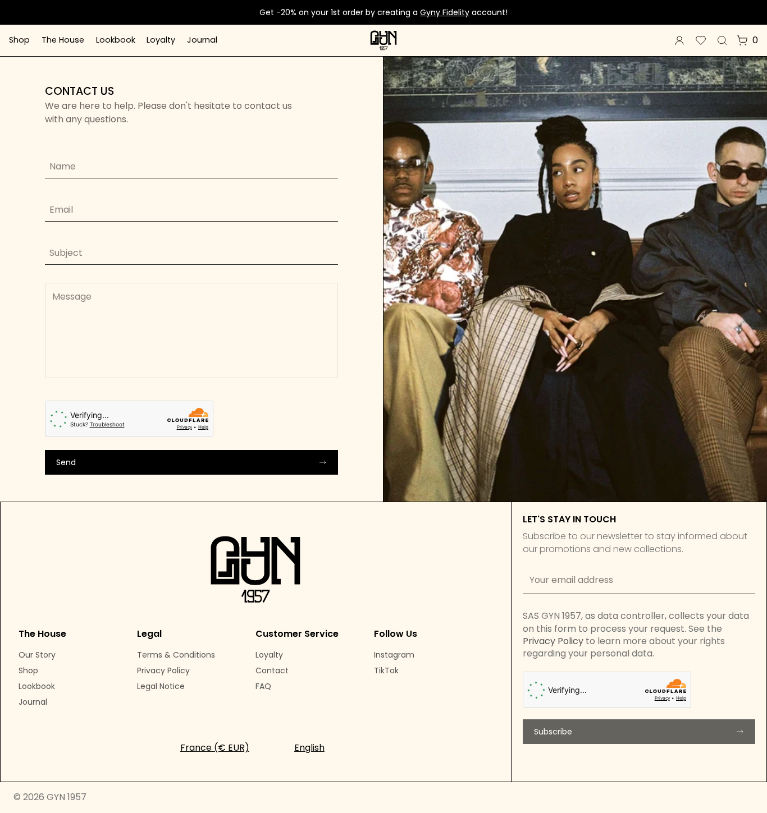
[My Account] (679, 40)
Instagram (394, 654)
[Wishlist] (701, 40)
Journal (202, 39)
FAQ (263, 686)
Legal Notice (161, 686)
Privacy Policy (163, 670)
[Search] (722, 40)
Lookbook (115, 39)
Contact (272, 670)
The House (63, 39)
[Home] (383, 40)
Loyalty (161, 39)
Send (66, 462)
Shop (19, 39)
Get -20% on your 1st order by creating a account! (383, 12)
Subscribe (553, 731)
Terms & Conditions (176, 654)
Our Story (37, 654)
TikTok (386, 670)
